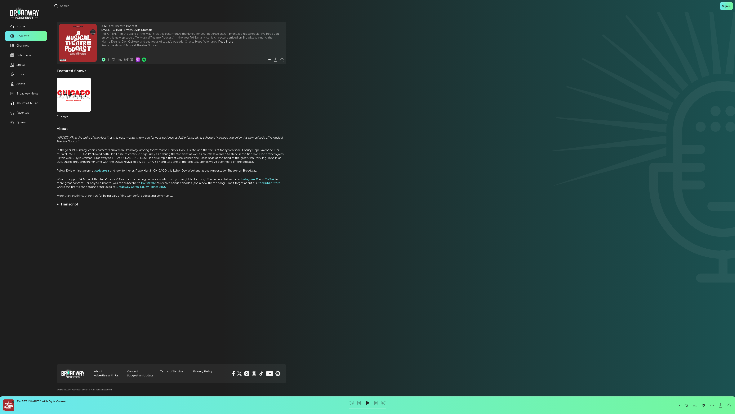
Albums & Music (27, 103)
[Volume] (686, 405)
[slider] (367, 409)
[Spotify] (277, 373)
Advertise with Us (106, 375)
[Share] (720, 405)
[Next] (376, 403)
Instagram (248, 179)
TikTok (269, 179)
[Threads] (254, 373)
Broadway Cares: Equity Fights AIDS (141, 187)
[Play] (367, 403)
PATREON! (148, 183)
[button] (686, 405)
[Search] (56, 6)
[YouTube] (269, 373)
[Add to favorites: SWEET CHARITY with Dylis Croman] (729, 405)
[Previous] (359, 403)
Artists (20, 84)
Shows (20, 65)
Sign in (726, 5)
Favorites (22, 112)
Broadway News (27, 93)
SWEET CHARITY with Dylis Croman (42, 401)
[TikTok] (261, 373)
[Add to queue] (695, 405)
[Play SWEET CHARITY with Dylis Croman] (103, 60)
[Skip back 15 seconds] (351, 403)
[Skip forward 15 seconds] (383, 403)
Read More (225, 41)
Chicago (62, 116)
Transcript (69, 204)
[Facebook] (233, 373)
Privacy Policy (202, 371)
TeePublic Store (269, 183)
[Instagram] (246, 373)
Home (20, 26)
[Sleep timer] (704, 405)
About (98, 371)
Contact (132, 371)
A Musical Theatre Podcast (141, 45)
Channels (22, 45)
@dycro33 (102, 170)
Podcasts (22, 36)
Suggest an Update (140, 375)
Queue (21, 122)
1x (679, 405)
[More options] (712, 405)
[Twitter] (239, 373)
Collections (23, 55)
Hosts (20, 74)
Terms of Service (171, 371)
